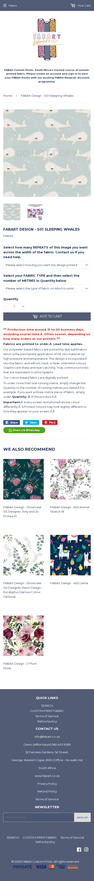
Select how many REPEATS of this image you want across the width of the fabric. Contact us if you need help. (45, 252)
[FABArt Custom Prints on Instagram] (86, 850)
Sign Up (82, 817)
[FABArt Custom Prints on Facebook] (79, 850)
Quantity (10, 299)
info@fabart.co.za (47, 736)
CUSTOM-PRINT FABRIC (47, 711)
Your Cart (84, 5)
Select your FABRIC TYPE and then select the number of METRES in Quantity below (41, 278)
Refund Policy (47, 791)
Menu (13, 5)
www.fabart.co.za (47, 776)
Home (7, 95)
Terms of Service (47, 716)
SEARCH (47, 705)
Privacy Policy (47, 783)
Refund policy (47, 721)
